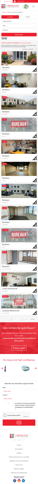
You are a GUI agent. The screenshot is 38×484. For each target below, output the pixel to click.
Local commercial (9, 288)
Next (36, 368)
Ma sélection (21, 1)
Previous (2, 368)
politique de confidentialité (24, 407)
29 (26, 319)
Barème (19, 453)
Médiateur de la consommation (19, 461)
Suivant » (33, 319)
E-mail (5, 395)
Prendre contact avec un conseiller (19, 457)
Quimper (30, 45)
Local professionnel (10, 310)
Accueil (4, 12)
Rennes (8, 46)
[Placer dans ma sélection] (34, 69)
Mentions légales (19, 469)
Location (10, 17)
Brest (34, 45)
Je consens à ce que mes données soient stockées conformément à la (25, 406)
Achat (28, 17)
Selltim (24, 439)
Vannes (13, 46)
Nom (4, 387)
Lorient (3, 46)
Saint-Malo (23, 46)
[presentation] (16, 415)
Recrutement (19, 449)
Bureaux (5, 67)
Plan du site (19, 465)
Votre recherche (8, 1)
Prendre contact (19, 348)
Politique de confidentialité (19, 473)
